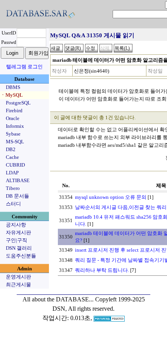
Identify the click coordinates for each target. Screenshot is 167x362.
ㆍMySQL (11, 95)
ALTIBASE (18, 180)
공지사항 (16, 225)
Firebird (14, 110)
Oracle (12, 118)
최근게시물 (18, 284)
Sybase (13, 134)
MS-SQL (15, 141)
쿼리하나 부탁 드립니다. (102, 270)
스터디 (13, 204)
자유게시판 (18, 232)
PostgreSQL (18, 103)
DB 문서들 (17, 196)
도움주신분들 (21, 256)
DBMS (13, 87)
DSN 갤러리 (19, 248)
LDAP (12, 173)
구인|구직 (16, 240)
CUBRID (15, 165)
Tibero (13, 188)
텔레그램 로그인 (24, 67)
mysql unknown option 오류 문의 (110, 197)
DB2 (11, 149)
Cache (12, 157)
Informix (15, 126)
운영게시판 (18, 277)
